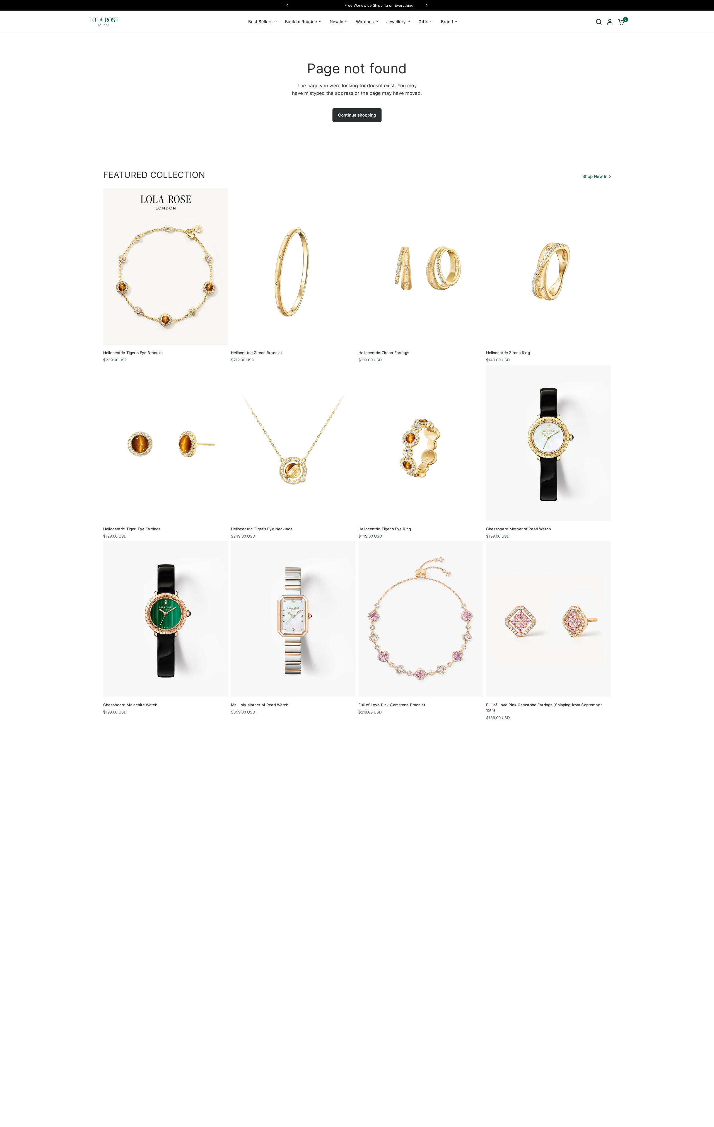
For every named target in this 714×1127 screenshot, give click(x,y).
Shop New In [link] (594, 176)
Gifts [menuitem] (423, 21)
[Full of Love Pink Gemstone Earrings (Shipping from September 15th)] (548, 619)
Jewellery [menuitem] (396, 21)
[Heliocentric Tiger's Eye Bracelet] (165, 266)
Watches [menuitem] (365, 21)
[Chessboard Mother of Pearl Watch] (548, 443)
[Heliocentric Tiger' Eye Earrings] (165, 443)
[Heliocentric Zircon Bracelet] (293, 266)
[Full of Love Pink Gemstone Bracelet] (420, 619)
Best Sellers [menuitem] (260, 21)
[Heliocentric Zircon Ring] (548, 266)
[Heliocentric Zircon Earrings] (420, 266)
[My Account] (609, 22)
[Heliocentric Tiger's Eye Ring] (420, 443)
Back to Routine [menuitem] (301, 21)
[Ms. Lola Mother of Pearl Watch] (293, 619)
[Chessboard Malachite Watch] (165, 619)
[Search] (598, 22)
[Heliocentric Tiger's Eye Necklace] (293, 443)
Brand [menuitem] (447, 21)
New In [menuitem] (336, 21)
